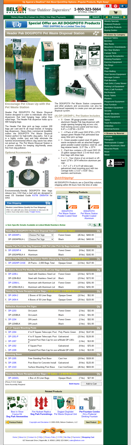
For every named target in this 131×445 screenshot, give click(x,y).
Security (107, 111)
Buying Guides (110, 30)
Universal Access (111, 129)
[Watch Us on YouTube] (108, 7)
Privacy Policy (50, 437)
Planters (108, 99)
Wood (106, 155)
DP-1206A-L (13, 283)
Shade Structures (111, 114)
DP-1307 (12, 341)
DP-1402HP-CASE (17, 263)
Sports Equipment (112, 117)
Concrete (108, 137)
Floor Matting (110, 71)
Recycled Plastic (111, 149)
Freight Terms (35, 212)
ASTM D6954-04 (40, 195)
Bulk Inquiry (74, 384)
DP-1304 (12, 332)
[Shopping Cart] (115, 14)
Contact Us (33, 17)
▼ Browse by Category (114, 35)
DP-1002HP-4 (14, 250)
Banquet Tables (111, 38)
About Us (22, 17)
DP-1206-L (13, 274)
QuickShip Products (112, 27)
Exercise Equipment (113, 62)
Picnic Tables (110, 95)
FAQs (42, 17)
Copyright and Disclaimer (39, 422)
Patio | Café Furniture (113, 89)
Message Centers (112, 77)
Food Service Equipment (115, 74)
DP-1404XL (13, 378)
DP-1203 (12, 310)
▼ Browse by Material (114, 133)
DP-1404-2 (13, 295)
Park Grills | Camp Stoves (115, 83)
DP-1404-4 (13, 299)
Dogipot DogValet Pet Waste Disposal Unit (65, 413)
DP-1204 (12, 319)
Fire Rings (108, 65)
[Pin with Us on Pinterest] (115, 7)
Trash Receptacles (112, 123)
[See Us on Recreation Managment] (123, 7)
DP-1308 (12, 350)
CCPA (60, 437)
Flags (106, 68)
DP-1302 (12, 346)
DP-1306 (12, 363)
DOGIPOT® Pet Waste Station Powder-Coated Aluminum (89, 214)
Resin (106, 152)
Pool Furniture (110, 105)
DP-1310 (12, 367)
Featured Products (112, 24)
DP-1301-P (13, 336)
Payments (61, 17)
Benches (108, 41)
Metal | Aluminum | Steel (114, 146)
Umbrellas (108, 126)
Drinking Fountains (112, 59)
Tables (107, 120)
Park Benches (110, 80)
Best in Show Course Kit (17, 414)
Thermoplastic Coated (113, 143)
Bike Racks (109, 44)
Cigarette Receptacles (114, 56)
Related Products (53, 391)
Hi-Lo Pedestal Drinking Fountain (89, 414)
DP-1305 (12, 358)
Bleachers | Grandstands (115, 47)
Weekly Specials (111, 21)
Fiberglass (108, 140)
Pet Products (109, 92)
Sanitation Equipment (113, 108)
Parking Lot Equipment (114, 86)
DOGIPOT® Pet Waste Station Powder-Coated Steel (67, 213)
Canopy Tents (110, 53)
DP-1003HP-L (14, 235)
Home (14, 17)
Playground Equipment (114, 102)
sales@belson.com (76, 440)
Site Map (51, 17)
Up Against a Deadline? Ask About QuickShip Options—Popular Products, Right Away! (66, 2)
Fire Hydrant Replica (41, 413)
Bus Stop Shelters (112, 50)
